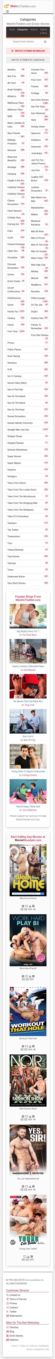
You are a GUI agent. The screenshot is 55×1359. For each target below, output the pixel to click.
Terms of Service (18, 1299)
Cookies (13, 1307)
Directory (14, 1327)
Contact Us (14, 1295)
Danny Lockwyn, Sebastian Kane (28, 666)
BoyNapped (29, 670)
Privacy (13, 1303)
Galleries (13, 1340)
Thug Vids (30, 705)
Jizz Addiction (29, 810)
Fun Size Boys (29, 634)
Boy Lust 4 (28, 736)
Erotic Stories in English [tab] (30, 51)
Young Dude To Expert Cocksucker (28, 771)
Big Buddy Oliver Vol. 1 (28, 631)
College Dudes (29, 775)
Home (12, 29)
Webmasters (15, 1316)
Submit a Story (43, 31)
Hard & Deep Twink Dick (28, 806)
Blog (11, 1331)
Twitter (12, 1311)
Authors (34, 29)
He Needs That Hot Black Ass (28, 701)
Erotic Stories (16, 1335)
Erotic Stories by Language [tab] (28, 60)
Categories (22, 29)
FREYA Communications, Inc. (31, 1280)
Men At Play (30, 740)
